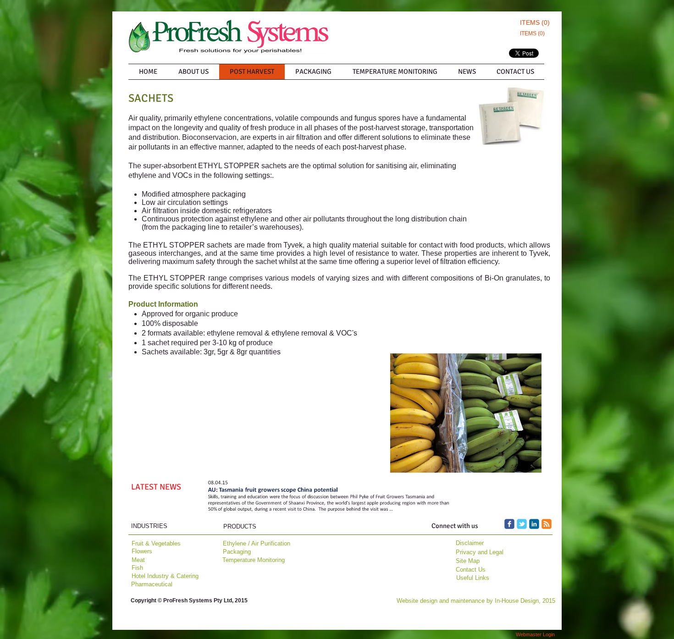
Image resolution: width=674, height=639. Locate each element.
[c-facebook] (509, 524)
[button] (329, 497)
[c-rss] (546, 524)
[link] (533, 22)
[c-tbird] (522, 524)
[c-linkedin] (534, 524)
